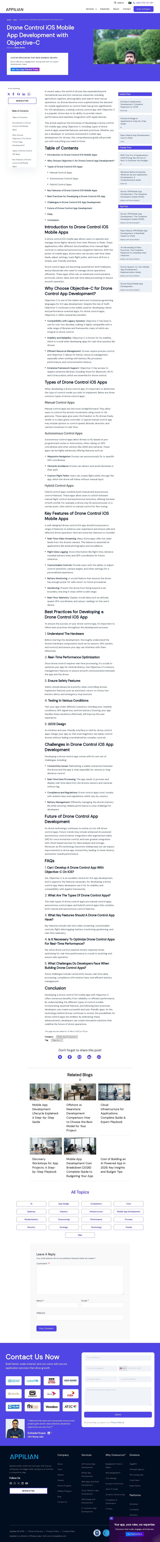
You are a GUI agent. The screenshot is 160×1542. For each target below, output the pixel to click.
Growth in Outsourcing (115, 1494)
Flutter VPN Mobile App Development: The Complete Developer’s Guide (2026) (134, 194)
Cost (122, 142)
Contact (127, 9)
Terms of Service (35, 1531)
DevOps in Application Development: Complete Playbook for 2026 (132, 104)
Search (120, 2)
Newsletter (22, 101)
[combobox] (123, 1368)
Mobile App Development (67, 1037)
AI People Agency (137, 1469)
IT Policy (109, 1509)
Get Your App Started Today (25, 69)
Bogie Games (135, 1486)
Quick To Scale (112, 1489)
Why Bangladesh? (113, 1473)
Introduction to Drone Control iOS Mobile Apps (21, 126)
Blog (15, 20)
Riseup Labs (38, 1436)
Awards (61, 1475)
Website (40, 1312)
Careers (61, 1480)
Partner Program (64, 1486)
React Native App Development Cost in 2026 (135, 136)
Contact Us (62, 1502)
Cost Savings (111, 1478)
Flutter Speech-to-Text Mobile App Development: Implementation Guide (135, 270)
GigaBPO (133, 1464)
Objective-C (57, 1040)
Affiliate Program (65, 1491)
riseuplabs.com (59, 1536)
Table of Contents (19, 117)
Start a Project (143, 9)
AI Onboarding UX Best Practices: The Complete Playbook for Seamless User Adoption (133, 251)
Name (40, 1300)
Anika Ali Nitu (20, 47)
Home (9, 20)
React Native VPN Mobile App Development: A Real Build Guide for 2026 (134, 233)
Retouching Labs (137, 1475)
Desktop (123, 184)
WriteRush (134, 1504)
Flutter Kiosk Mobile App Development (132, 285)
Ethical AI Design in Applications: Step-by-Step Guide (133, 121)
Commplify (134, 1509)
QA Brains (134, 1515)
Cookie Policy (69, 1531)
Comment (43, 1263)
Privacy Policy (117, 1422)
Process (123, 111)
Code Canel (135, 1480)
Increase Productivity (114, 1483)
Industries (104, 9)
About (116, 9)
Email (85, 1300)
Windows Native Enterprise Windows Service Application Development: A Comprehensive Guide (134, 176)
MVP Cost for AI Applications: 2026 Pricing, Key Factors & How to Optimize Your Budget (134, 158)
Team (60, 1469)
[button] (90, 9)
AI (121, 127)
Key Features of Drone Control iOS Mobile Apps (21, 163)
